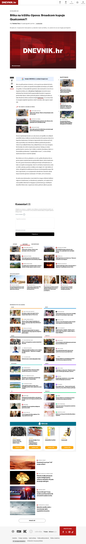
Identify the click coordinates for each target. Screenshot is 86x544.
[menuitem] (77, 2)
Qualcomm (40, 97)
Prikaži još (32, 520)
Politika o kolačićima (55, 538)
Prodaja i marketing (23, 538)
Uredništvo (14, 538)
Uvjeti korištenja (32, 538)
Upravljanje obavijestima (20, 541)
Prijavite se (35, 234)
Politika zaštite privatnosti (43, 538)
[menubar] (77, 2)
